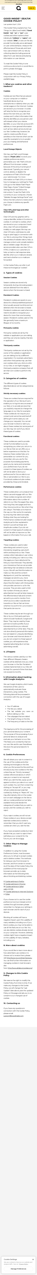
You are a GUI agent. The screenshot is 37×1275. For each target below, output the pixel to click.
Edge (8, 894)
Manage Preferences (18, 1269)
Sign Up (31, 8)
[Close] (33, 1259)
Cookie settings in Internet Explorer (19, 892)
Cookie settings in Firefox (14, 881)
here (20, 69)
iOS (12, 889)
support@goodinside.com (13, 1016)
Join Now (19, 4)
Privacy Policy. (23, 1264)
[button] (3, 8)
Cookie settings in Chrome (15, 884)
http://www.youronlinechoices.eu (19, 958)
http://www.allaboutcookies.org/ (20, 968)
